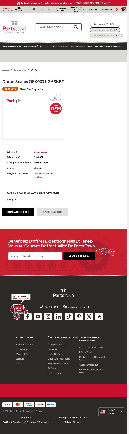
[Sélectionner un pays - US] (34, 9)
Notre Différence (56, 354)
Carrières (52, 349)
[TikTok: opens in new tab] (69, 316)
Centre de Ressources (84, 46)
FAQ (18, 363)
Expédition (22, 349)
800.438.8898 (8, 11)
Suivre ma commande (112, 46)
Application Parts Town (91, 347)
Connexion (93, 10)
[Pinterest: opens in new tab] (79, 316)
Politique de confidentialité (73, 417)
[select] (111, 411)
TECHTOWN (98, 46)
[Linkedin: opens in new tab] (58, 316)
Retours (20, 359)
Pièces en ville (86, 352)
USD (48, 10)
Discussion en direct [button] (78, 307)
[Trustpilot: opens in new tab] (99, 316)
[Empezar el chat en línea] (20, 306)
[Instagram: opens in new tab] (48, 316)
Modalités (26, 417)
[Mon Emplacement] (117, 9)
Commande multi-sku (61, 10)
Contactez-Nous (24, 344)
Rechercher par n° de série (75, 10)
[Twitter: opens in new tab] (89, 316)
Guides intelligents (89, 365)
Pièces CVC (48, 46)
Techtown (53, 368)
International (54, 373)
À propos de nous (57, 344)
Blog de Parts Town (58, 363)
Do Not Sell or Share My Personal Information (26, 422)
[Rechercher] (122, 35)
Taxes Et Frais (23, 354)
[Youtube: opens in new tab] (38, 316)
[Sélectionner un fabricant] (105, 24)
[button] (58, 97)
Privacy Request (73, 422)
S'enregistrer (107, 10)
